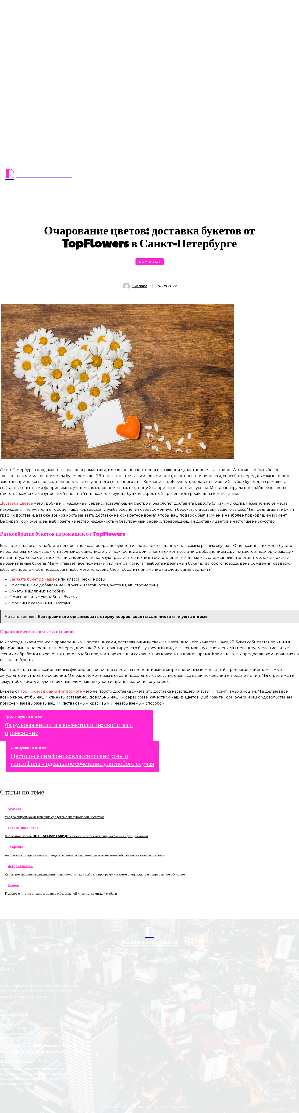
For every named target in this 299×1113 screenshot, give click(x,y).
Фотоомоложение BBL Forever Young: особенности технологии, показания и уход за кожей (76, 835)
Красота (14, 808)
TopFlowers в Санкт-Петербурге (51, 691)
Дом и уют (149, 261)
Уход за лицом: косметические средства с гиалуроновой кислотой (54, 816)
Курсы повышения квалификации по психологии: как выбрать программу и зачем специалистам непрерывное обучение (95, 874)
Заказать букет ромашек (33, 579)
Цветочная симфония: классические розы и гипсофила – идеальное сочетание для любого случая (82, 759)
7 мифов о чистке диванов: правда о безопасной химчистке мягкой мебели (61, 893)
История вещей (20, 866)
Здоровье (16, 847)
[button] (149, 197)
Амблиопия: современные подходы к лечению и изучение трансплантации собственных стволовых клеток (85, 854)
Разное (13, 885)
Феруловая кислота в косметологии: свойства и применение (69, 728)
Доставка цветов (16, 503)
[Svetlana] (127, 286)
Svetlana (139, 286)
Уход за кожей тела (23, 827)
